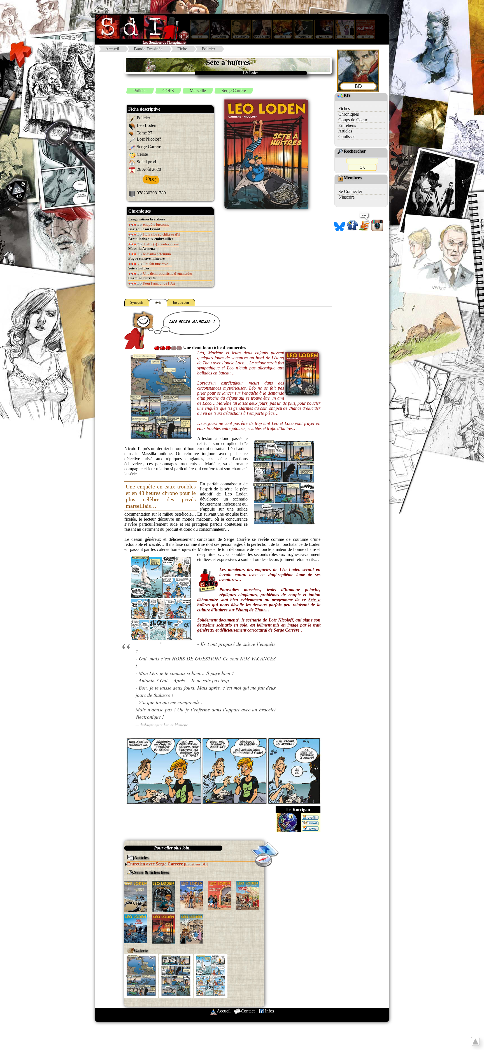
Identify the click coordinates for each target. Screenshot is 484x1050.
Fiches (344, 108)
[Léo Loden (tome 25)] (247, 894)
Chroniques (348, 114)
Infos (269, 1011)
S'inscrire (346, 197)
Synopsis (136, 302)
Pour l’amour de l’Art (158, 283)
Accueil (112, 48)
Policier (208, 48)
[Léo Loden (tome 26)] (135, 928)
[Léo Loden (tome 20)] (135, 895)
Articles (345, 131)
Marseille (198, 90)
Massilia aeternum (156, 254)
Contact (248, 1011)
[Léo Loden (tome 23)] (219, 895)
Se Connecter (350, 191)
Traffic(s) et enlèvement (160, 244)
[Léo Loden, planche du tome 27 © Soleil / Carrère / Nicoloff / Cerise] (141, 975)
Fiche (182, 48)
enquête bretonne (155, 224)
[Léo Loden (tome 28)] (191, 928)
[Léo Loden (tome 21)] (163, 895)
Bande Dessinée (148, 48)
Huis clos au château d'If (161, 234)
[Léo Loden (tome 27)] (163, 928)
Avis (158, 303)
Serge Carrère (234, 90)
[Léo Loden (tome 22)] (191, 895)
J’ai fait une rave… (157, 264)
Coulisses (346, 136)
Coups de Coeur (352, 119)
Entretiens (347, 125)
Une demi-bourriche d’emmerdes (167, 273)
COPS (168, 90)
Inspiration (181, 302)
